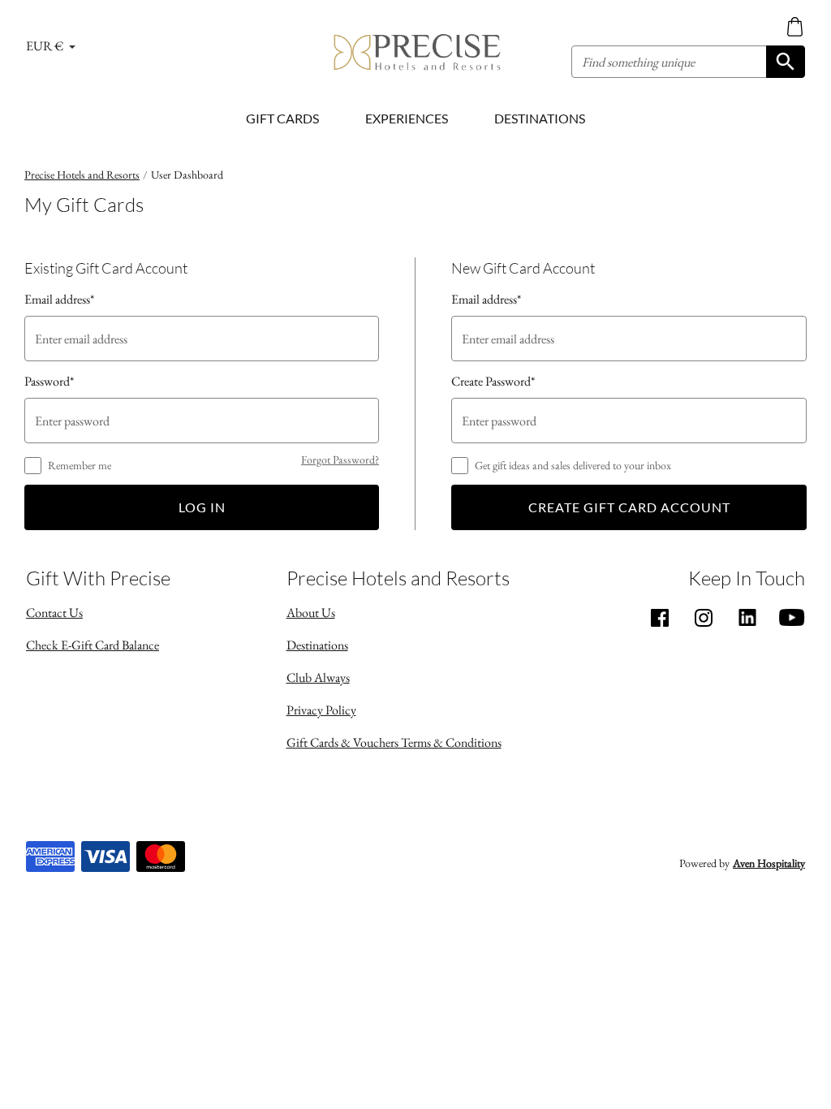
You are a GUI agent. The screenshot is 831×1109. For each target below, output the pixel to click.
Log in (202, 507)
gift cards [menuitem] (282, 118)
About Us (310, 612)
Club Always (318, 677)
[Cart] (795, 26)
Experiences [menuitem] (406, 118)
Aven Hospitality (769, 863)
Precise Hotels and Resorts (82, 174)
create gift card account (629, 507)
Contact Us (54, 612)
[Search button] (785, 61)
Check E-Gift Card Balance (92, 645)
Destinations (317, 645)
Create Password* (493, 381)
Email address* (59, 299)
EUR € (46, 45)
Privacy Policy (321, 709)
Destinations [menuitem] (539, 118)
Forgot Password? (340, 459)
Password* (49, 381)
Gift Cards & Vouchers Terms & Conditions (394, 742)
